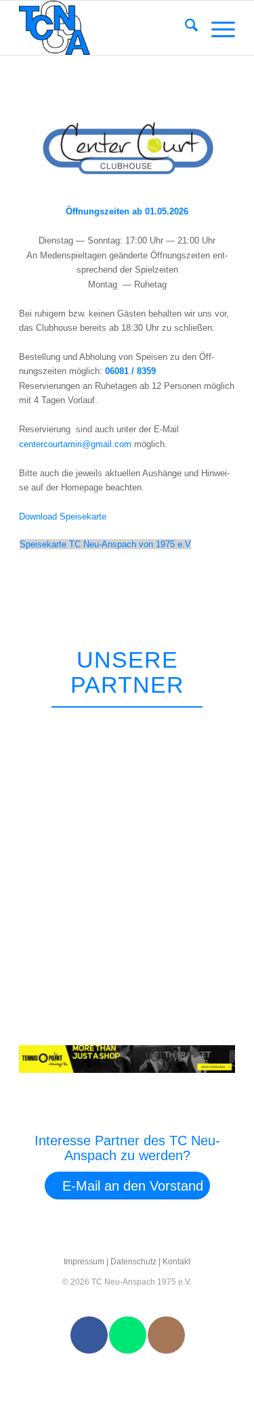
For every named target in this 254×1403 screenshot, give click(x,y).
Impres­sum (84, 1261)
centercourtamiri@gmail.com (75, 444)
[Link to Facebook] (89, 1335)
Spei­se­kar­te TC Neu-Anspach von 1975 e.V (105, 544)
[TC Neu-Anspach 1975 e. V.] (105, 28)
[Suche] (184, 28)
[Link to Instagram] (166, 1335)
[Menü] (216, 28)
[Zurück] (201, 724)
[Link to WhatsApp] (127, 1335)
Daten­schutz (133, 1261)
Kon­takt (176, 1261)
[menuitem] (184, 28)
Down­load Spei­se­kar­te (62, 516)
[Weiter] (233, 724)
